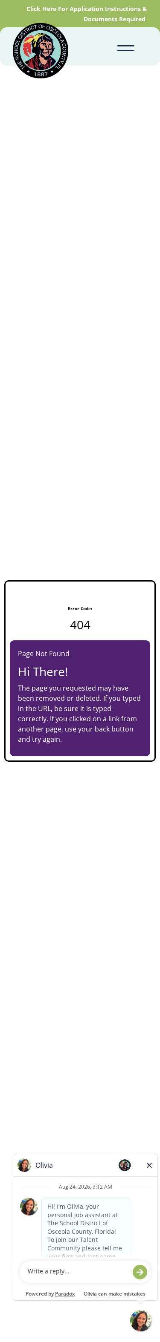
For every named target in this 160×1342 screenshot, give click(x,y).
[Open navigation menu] (126, 46)
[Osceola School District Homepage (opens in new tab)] (40, 52)
